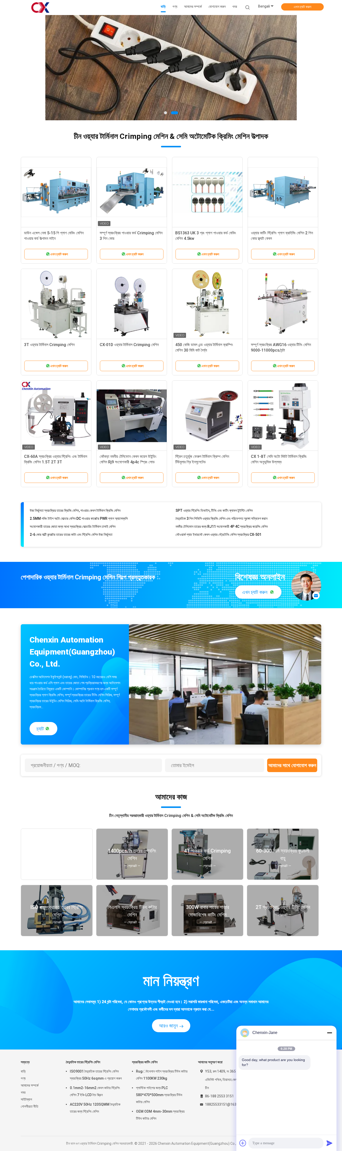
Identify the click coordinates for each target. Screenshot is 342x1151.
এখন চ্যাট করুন (302, 7)
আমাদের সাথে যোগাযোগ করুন (292, 765)
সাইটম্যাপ (26, 1099)
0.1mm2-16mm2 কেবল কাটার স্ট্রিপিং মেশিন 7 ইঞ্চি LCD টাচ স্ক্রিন (95, 1091)
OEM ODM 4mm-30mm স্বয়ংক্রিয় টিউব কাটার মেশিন (160, 1114)
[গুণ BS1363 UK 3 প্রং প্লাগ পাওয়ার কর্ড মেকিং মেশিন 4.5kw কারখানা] (207, 192)
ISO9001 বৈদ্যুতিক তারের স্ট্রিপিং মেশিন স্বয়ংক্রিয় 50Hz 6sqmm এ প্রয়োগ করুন (96, 1074)
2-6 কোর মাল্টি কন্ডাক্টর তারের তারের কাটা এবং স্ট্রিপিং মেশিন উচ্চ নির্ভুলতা (71, 522)
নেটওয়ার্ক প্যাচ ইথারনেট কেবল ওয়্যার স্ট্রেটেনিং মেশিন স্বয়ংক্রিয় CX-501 (218, 522)
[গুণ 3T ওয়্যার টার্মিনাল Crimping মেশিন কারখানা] (56, 304)
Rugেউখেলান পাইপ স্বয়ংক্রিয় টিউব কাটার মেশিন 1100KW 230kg (162, 1074)
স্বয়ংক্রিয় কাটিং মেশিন (144, 1062)
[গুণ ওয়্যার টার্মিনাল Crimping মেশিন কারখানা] (171, 67)
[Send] (329, 1142)
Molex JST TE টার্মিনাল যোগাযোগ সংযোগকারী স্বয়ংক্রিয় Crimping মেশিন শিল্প (224, 530)
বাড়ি (23, 1071)
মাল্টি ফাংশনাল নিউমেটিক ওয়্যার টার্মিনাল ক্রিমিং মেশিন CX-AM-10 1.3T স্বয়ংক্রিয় (78, 538)
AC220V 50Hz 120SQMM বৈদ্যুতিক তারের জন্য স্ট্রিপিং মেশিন (95, 1107)
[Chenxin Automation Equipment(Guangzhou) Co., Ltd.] (40, 8)
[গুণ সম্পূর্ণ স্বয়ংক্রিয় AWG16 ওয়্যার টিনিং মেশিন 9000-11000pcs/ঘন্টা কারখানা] (283, 304)
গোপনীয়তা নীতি (29, 1106)
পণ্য (23, 1078)
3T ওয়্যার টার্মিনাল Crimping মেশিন (49, 344)
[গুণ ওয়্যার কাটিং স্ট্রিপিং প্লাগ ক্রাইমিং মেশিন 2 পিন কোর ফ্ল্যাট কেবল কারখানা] (283, 192)
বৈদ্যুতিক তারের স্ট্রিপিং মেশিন (83, 1062)
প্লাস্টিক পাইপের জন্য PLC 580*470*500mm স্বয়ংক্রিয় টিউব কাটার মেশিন (159, 1095)
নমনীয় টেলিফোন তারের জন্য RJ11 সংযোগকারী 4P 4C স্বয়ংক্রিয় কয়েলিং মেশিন (222, 514)
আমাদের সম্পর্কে (30, 1085)
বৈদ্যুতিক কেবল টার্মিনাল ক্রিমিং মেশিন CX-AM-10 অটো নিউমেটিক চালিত (218, 538)
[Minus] (329, 1033)
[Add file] (242, 1142)
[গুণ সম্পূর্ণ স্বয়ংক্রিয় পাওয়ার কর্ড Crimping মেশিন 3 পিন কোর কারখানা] (132, 192)
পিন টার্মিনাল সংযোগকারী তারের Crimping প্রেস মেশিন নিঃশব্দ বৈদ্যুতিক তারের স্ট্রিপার (79, 530)
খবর (23, 1092)
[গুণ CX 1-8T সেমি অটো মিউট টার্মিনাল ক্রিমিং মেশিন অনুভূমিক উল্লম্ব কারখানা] (283, 416)
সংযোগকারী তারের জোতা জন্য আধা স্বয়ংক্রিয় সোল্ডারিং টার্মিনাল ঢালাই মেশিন (72, 514)
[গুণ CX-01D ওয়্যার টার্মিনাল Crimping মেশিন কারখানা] (132, 304)
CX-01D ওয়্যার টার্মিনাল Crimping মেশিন (129, 344)
